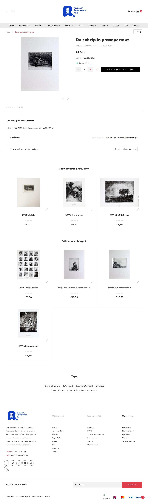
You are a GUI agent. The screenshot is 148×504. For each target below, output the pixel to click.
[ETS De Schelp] (28, 192)
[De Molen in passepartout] (119, 264)
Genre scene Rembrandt (84, 386)
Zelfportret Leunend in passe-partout (74, 287)
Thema (103, 25)
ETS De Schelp (28, 215)
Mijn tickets (126, 434)
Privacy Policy (92, 438)
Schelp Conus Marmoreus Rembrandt (83, 390)
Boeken (68, 25)
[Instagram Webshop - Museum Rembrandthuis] (19, 463)
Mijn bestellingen (128, 431)
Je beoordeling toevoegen (127, 149)
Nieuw (12, 25)
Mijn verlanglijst (127, 438)
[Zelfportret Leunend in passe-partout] (74, 264)
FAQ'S (89, 431)
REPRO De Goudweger (29, 346)
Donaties (116, 25)
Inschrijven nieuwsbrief (17, 484)
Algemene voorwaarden (96, 434)
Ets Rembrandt (68, 386)
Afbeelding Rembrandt (52, 386)
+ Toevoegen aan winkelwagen (120, 69)
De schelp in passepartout (24, 32)
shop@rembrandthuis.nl (19, 455)
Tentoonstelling (24, 25)
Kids (79, 25)
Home (8, 32)
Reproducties (53, 25)
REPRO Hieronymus (74, 215)
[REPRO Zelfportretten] (28, 264)
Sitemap (90, 441)
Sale (126, 25)
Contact (136, 25)
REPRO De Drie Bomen (119, 215)
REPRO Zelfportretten (28, 287)
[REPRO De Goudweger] (28, 323)
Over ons (90, 427)
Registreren (126, 427)
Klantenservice (92, 445)
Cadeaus (91, 25)
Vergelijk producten (129, 441)
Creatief (38, 25)
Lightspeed (31, 496)
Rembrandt (100, 386)
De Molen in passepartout (119, 287)
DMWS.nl (46, 496)
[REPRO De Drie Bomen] (119, 192)
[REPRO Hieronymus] (74, 192)
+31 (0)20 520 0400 (19, 452)
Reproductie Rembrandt (59, 390)
